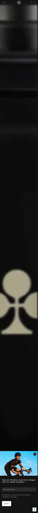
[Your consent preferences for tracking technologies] (34, 509)
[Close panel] (34, 454)
